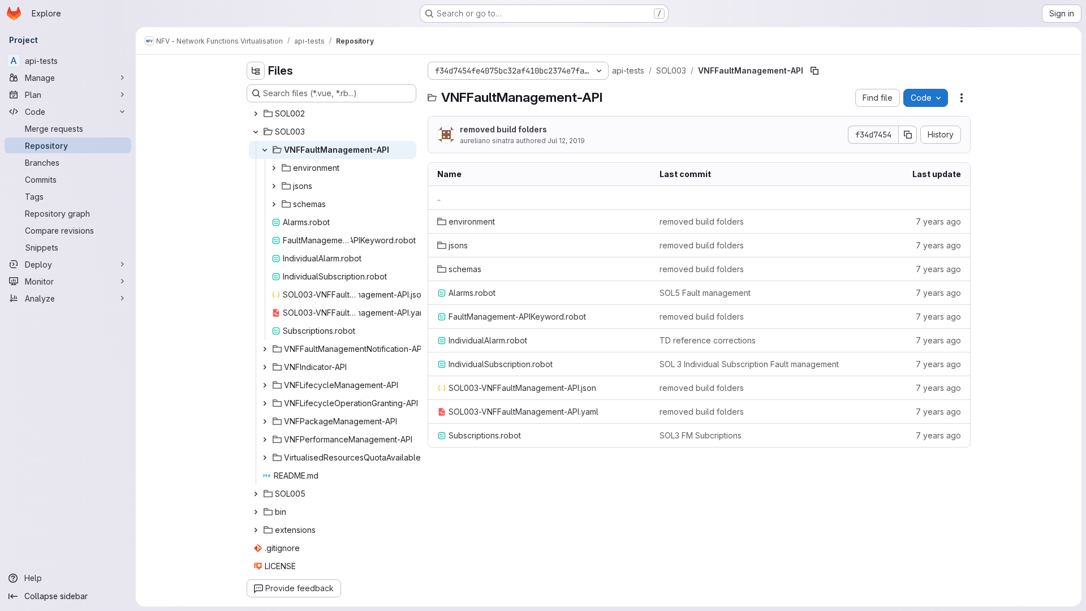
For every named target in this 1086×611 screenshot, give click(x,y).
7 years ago (938, 221)
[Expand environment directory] (274, 168)
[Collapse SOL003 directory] (255, 132)
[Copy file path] (814, 71)
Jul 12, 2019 (566, 140)
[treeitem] (332, 114)
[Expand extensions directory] (255, 530)
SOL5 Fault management (705, 293)
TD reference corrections (708, 340)
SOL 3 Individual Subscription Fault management (749, 364)
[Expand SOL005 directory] (255, 494)
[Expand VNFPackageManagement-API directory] (265, 421)
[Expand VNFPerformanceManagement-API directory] (265, 439)
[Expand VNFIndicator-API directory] (265, 367)
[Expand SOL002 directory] (255, 114)
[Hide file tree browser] (256, 71)
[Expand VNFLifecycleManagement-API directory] (265, 385)
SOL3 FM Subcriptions (701, 435)
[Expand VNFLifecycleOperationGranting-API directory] (265, 403)
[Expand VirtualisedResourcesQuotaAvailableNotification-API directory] (265, 457)
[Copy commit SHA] (908, 135)
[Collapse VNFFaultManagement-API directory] (265, 150)
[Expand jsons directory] (274, 186)
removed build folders (503, 129)
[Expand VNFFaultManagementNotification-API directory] (265, 349)
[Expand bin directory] (255, 512)
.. (439, 198)
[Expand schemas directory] (274, 204)
